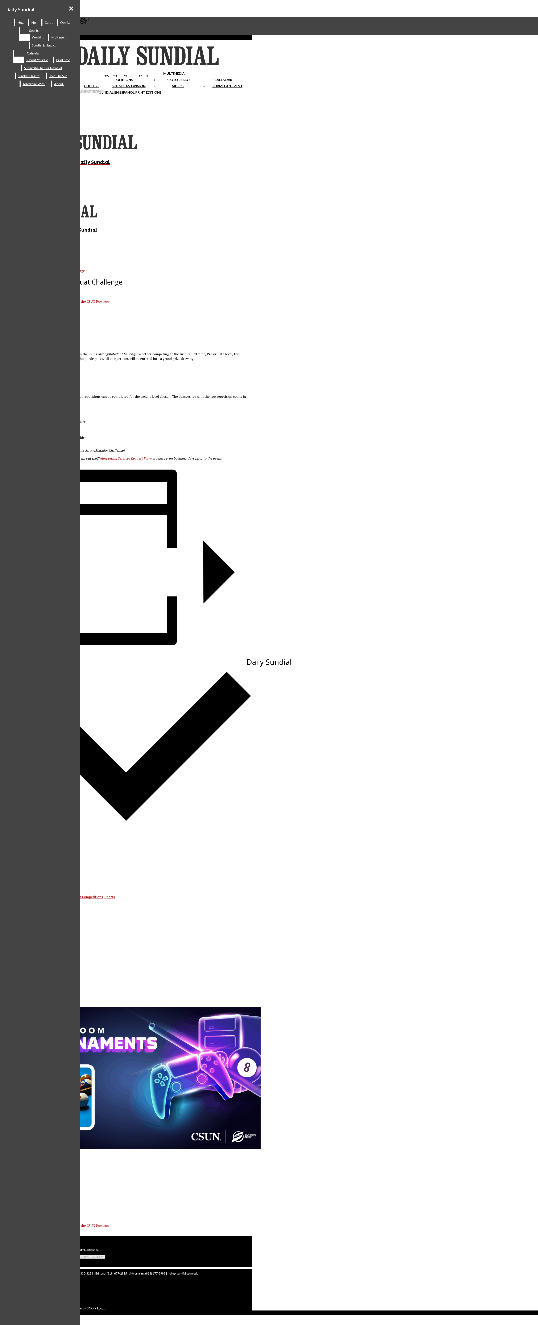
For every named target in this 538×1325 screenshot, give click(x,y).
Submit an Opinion (129, 86)
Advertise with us (36, 84)
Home (21, 22)
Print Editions (148, 92)
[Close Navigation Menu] (71, 8)
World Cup (39, 37)
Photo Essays (178, 80)
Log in (101, 1308)
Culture (50, 22)
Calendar (223, 80)
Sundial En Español (117, 92)
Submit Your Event (39, 60)
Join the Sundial (61, 76)
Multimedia (174, 73)
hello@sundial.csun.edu (183, 1273)
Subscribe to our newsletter (45, 68)
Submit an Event (227, 86)
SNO (90, 1308)
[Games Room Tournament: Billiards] (134, 1147)
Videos (178, 86)
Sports (34, 30)
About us (61, 84)
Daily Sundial (19, 9)
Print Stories (65, 60)
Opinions (124, 80)
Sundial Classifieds (31, 76)
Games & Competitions (85, 896)
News (35, 22)
